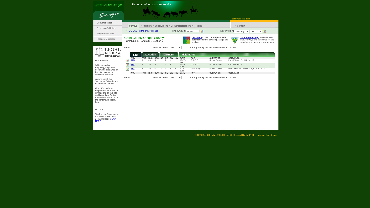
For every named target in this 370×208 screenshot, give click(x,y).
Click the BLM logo (249, 37)
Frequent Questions (106, 39)
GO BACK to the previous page (143, 31)
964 (133, 64)
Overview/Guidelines (106, 28)
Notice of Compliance (267, 135)
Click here (197, 37)
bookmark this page (241, 19)
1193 (133, 60)
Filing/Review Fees (105, 33)
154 (133, 69)
